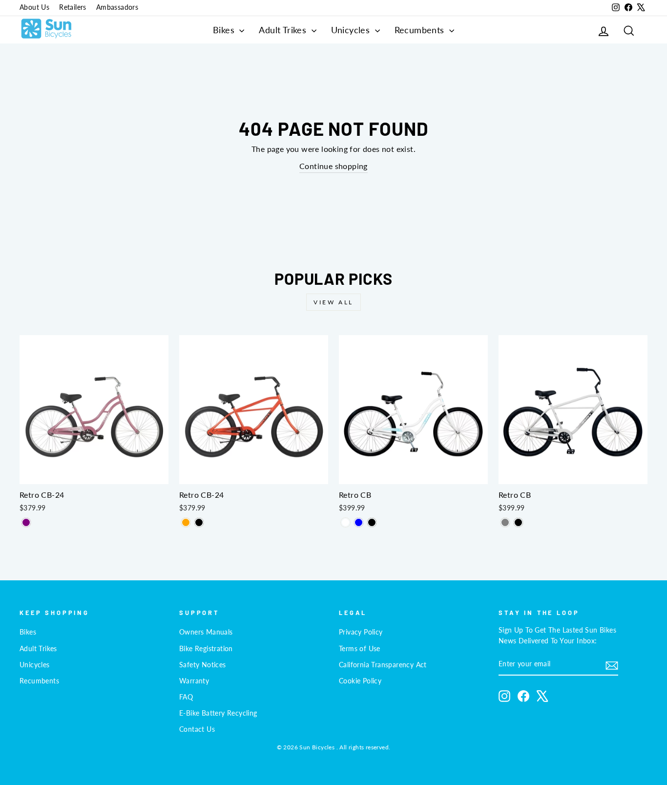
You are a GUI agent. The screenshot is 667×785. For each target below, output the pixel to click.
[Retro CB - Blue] (358, 522)
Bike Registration (206, 649)
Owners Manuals (206, 632)
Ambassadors (117, 7)
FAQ (186, 697)
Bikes (225, 29)
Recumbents (421, 29)
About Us (34, 7)
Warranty (194, 681)
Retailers (72, 7)
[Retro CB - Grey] (505, 522)
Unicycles (352, 29)
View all (333, 302)
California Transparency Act (383, 665)
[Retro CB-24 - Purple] (26, 522)
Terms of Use (359, 649)
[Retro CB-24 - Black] (199, 522)
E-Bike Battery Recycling (218, 713)
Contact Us (197, 729)
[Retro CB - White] (345, 522)
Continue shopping (333, 165)
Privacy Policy (361, 632)
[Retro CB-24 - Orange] (185, 522)
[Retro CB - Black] (371, 522)
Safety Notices (202, 665)
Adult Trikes (284, 29)
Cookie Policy (360, 681)
